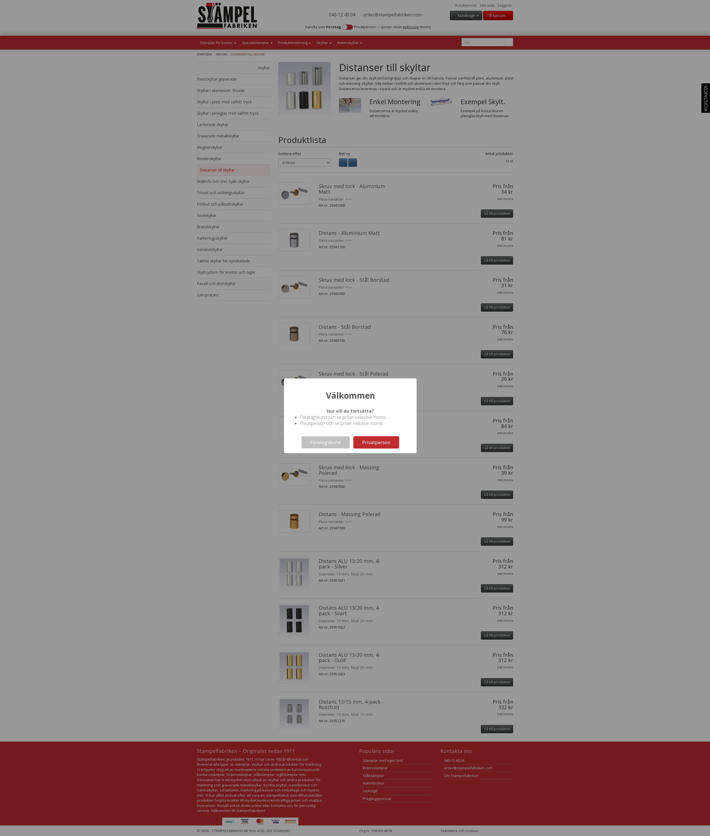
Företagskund (325, 442)
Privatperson (376, 442)
